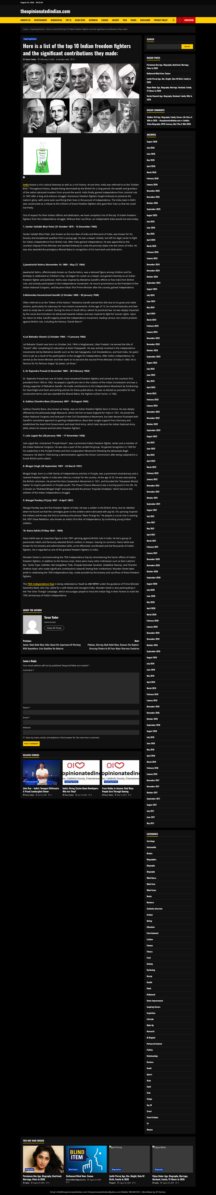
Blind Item (151, 884)
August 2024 (152, 289)
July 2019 (150, 663)
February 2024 (152, 325)
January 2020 (152, 626)
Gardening (151, 969)
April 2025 (151, 239)
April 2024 (151, 313)
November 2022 (153, 417)
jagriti (113, 1183)
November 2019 (153, 638)
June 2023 (151, 374)
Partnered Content (154, 1043)
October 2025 (152, 202)
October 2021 (152, 497)
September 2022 (153, 430)
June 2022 (151, 448)
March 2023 (151, 393)
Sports (149, 1074)
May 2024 (150, 307)
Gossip (149, 976)
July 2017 (150, 810)
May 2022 (150, 454)
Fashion (150, 939)
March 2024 (151, 319)
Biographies (56, 20)
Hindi (149, 988)
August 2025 (152, 215)
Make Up (150, 1025)
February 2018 (152, 767)
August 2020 (152, 583)
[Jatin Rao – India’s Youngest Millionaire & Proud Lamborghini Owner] (41, 772)
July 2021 (150, 516)
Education (151, 926)
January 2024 (152, 331)
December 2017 (153, 780)
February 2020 (153, 620)
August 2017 (152, 804)
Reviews (150, 1062)
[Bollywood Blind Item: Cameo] (86, 1159)
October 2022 (152, 424)
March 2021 (151, 540)
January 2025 (152, 258)
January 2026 (152, 184)
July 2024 (150, 295)
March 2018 (151, 761)
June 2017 (151, 817)
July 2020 (151, 589)
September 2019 (153, 651)
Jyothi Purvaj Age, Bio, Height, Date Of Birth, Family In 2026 (126, 1177)
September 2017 (153, 798)
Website (27, 727)
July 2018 (150, 737)
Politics (150, 1049)
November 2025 (153, 196)
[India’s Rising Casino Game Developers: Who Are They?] (81, 772)
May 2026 (151, 160)
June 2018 (151, 743)
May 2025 (150, 233)
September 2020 (153, 577)
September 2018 (153, 724)
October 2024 (152, 276)
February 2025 (152, 252)
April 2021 (151, 534)
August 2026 (152, 141)
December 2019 (153, 632)
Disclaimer (145, 20)
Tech (125, 20)
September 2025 (153, 209)
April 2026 (151, 166)
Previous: (52, 644)
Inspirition (151, 1012)
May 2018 (150, 749)
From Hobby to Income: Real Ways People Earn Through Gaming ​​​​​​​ (118, 790)
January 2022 (152, 479)
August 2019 (152, 657)
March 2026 (151, 172)
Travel (133, 20)
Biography (151, 865)
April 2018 (151, 755)
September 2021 (153, 503)
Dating (149, 920)
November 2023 (153, 344)
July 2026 (151, 147)
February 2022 (152, 473)
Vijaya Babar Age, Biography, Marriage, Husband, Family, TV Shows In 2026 (170, 1177)
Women (150, 1129)
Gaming (150, 963)
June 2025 (151, 227)
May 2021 (150, 528)
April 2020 (151, 608)
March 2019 (151, 688)
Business (150, 902)
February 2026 (153, 178)
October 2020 (152, 571)
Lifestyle (150, 1019)
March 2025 (151, 245)
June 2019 (151, 669)
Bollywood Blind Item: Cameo (158, 73)
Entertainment (40, 20)
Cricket (115, 20)
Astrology (151, 841)
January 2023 (152, 405)
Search (150, 39)
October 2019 (152, 645)
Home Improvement (155, 1000)
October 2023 (152, 350)
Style (149, 1080)
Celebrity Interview (154, 908)
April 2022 (151, 460)
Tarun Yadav (30, 59)
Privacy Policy (161, 20)
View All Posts (54, 627)
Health (149, 982)
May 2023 (150, 381)
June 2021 (151, 522)
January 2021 (152, 553)
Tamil (149, 1086)
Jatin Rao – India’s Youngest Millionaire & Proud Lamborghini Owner (41, 790)
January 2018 (152, 774)
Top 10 (68, 20)
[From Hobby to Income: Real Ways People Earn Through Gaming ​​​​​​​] (120, 772)
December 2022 (153, 411)
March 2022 (151, 467)
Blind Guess (151, 877)
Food (149, 957)
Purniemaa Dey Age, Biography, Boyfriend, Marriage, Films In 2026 (42, 1177)
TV (148, 1123)
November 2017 (153, 786)
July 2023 (150, 368)
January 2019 (152, 700)
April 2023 (151, 387)
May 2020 (151, 602)
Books (149, 896)
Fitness (150, 951)
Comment (28, 670)
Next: (113, 644)
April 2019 (151, 682)
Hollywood (151, 994)
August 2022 (152, 436)
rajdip (27, 1183)
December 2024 (153, 264)
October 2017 (152, 792)
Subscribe (189, 20)
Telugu (149, 1098)
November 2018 (153, 712)
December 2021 (153, 485)
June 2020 (151, 596)
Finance (104, 20)
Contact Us (25, 20)
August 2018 (152, 731)
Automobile (151, 847)
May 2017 (150, 823)
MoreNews (147, 1192)
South (149, 1068)
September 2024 (153, 282)
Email (26, 717)
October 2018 (152, 718)
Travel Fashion (152, 1117)
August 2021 (152, 509)
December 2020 (153, 559)
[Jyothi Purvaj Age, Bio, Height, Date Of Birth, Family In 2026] (129, 1159)
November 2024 (153, 270)
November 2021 (153, 491)
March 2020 (151, 614)
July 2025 (150, 221)
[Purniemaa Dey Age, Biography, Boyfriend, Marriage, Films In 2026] (43, 1159)
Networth (93, 20)
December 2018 (153, 706)
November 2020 (153, 565)
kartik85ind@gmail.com (77, 1180)
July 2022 (150, 442)
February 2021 (152, 546)
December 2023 (153, 338)
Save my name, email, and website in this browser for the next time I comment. (63, 737)
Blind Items (80, 20)
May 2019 (150, 675)
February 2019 (152, 694)
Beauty (149, 853)
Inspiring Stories (30, 39)
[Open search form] (173, 20)
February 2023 (152, 399)
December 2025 (153, 190)
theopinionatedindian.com (45, 10)
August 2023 (152, 362)
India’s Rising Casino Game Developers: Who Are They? (81, 790)
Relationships (152, 1055)
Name (26, 707)
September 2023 (153, 356)
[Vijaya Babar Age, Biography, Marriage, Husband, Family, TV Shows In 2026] (172, 1159)
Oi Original (151, 1037)
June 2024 (151, 301)
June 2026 (151, 153)
